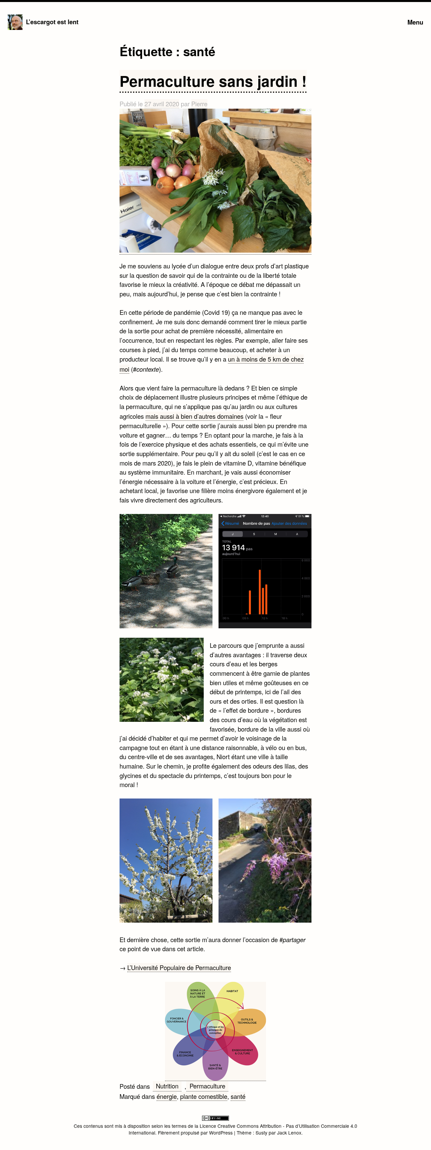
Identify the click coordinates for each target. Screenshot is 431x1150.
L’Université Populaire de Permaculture (179, 967)
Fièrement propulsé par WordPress (196, 1132)
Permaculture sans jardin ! (213, 80)
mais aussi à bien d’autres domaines (194, 416)
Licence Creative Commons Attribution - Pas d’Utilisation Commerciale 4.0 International (243, 1129)
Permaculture (207, 1085)
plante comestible (203, 1096)
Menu (415, 22)
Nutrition (167, 1085)
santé (238, 1096)
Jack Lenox (289, 1132)
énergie (167, 1096)
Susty (261, 1132)
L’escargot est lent (52, 21)
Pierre (199, 103)
